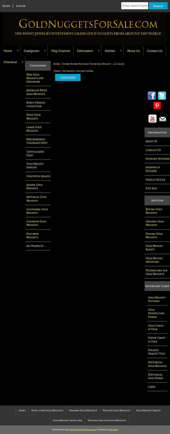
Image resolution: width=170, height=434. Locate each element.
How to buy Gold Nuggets (47, 410)
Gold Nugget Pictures (156, 299)
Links (151, 387)
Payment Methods (158, 158)
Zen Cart (113, 429)
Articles (110, 51)
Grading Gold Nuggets (155, 223)
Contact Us (154, 51)
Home (6, 6)
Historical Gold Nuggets (157, 364)
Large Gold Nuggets (33, 128)
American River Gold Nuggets (36, 92)
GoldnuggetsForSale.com (83, 429)
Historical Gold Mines (155, 376)
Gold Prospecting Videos (156, 313)
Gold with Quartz (38, 176)
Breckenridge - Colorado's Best (37, 141)
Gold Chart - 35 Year (156, 327)
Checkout (10, 62)
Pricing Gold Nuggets (154, 235)
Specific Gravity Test (156, 351)
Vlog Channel (60, 51)
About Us (133, 51)
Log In (20, 6)
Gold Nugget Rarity (154, 247)
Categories (31, 51)
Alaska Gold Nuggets (34, 186)
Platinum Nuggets (32, 235)
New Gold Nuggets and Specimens (34, 78)
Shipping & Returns (153, 169)
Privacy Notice (155, 179)
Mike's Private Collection (35, 104)
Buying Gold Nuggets (154, 211)
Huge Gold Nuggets (33, 116)
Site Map (151, 188)
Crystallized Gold (35, 153)
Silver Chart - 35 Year (157, 339)
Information (85, 51)
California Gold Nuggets (37, 211)
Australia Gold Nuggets (36, 198)
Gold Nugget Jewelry (35, 165)
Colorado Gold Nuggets (36, 223)
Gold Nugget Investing (154, 260)
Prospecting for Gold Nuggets (156, 272)
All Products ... (36, 246)
